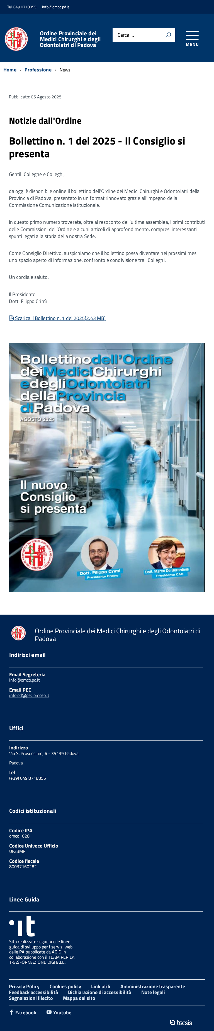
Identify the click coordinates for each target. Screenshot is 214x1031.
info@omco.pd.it (24, 680)
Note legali (153, 992)
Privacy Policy (24, 986)
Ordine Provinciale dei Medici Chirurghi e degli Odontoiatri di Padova (70, 39)
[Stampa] (168, 35)
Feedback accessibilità (33, 992)
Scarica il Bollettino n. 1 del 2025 (60, 318)
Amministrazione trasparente (152, 986)
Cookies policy (65, 986)
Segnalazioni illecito (31, 998)
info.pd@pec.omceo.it (29, 695)
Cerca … (126, 35)
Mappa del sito (79, 998)
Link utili (100, 986)
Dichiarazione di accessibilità (99, 992)
